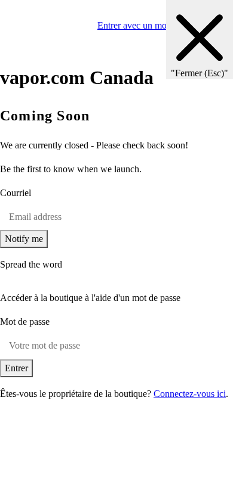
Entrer (16, 368)
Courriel (15, 193)
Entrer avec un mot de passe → (156, 25)
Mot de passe (25, 321)
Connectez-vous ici (190, 394)
